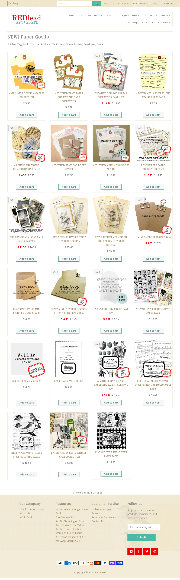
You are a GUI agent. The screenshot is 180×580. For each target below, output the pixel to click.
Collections (160, 22)
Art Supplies (136, 22)
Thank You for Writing (32, 509)
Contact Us (98, 521)
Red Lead (100, 572)
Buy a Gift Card (112, 3)
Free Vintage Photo (67, 517)
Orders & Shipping (102, 509)
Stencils (74, 15)
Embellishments (157, 15)
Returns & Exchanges (104, 517)
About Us (25, 513)
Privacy (96, 513)
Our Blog (13, 3)
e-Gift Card (26, 517)
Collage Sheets (127, 15)
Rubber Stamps (98, 15)
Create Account (139, 3)
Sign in (125, 3)
